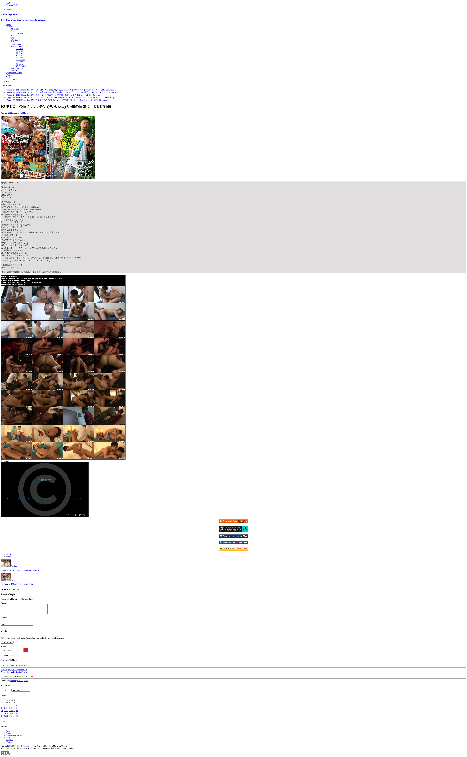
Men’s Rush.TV (17, 68)
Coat (12, 31)
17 (2, 713)
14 (12, 711)
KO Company (16, 46)
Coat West (19, 33)
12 (7, 711)
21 (12, 713)
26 (7, 716)
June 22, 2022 (6, 113)
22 (14, 713)
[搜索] (25, 650)
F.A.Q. (8, 3)
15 (14, 711)
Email (3, 624)
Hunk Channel (16, 44)
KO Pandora (20, 60)
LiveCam (14, 79)
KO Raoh (19, 62)
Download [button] (5, 461)
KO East (19, 55)
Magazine (9, 81)
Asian (8, 77)
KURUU (9, 556)
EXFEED (14, 40)
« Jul (3, 721)
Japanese (9, 27)
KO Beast (19, 49)
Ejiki (12, 38)
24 (2, 716)
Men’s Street (15, 70)
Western (9, 75)
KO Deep (19, 53)
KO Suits (19, 64)
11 (5, 711)
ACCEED (15, 29)
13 (10, 711)
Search (3, 646)
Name (3, 618)
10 (2, 711)
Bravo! (13, 35)
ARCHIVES (6, 690)
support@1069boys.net (19, 681)
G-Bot (13, 42)
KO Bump (20, 51)
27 (10, 716)
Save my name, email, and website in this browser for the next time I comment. (33, 638)
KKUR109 (10, 554)
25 (5, 716)
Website (4, 631)
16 (17, 711)
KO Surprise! (21, 66)
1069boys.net (26, 746)
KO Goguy (20, 57)
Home (8, 25)
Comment (5, 603)
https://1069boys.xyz (19, 665)
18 (5, 713)
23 (17, 713)
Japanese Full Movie (14, 73)
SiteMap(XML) (12, 5)
